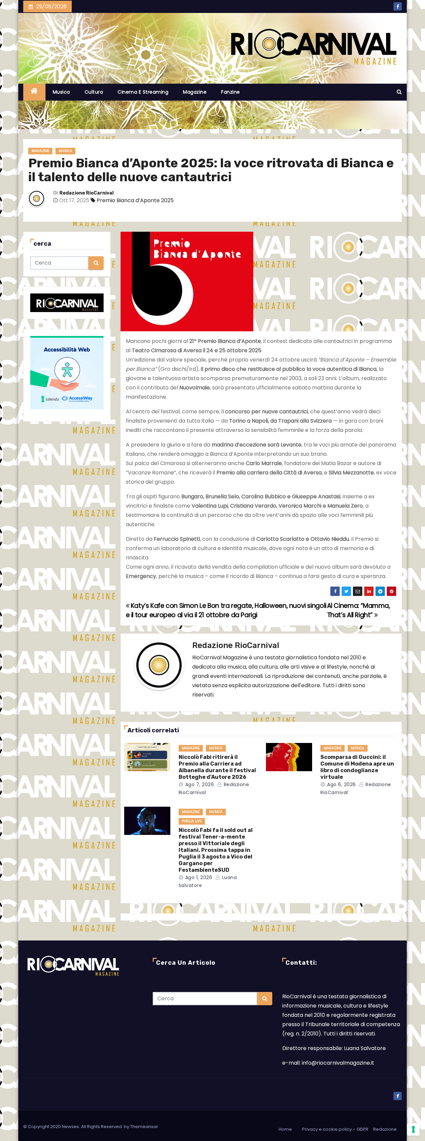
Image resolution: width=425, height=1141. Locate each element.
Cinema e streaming (143, 92)
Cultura (94, 92)
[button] (399, 92)
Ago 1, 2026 (198, 877)
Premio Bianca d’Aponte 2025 (135, 200)
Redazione (385, 1129)
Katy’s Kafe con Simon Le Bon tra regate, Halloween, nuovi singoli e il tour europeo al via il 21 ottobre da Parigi (226, 610)
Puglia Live (192, 821)
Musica (61, 92)
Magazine (195, 92)
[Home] (34, 92)
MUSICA (65, 150)
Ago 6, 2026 (341, 784)
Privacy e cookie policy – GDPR (335, 1129)
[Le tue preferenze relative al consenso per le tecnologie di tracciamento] (413, 1129)
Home (285, 1129)
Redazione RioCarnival (86, 193)
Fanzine (230, 92)
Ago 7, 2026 (199, 784)
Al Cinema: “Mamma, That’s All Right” (358, 610)
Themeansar (144, 1126)
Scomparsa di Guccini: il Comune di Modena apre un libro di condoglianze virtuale (357, 767)
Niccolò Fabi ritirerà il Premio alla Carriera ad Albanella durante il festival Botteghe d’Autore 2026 (217, 767)
